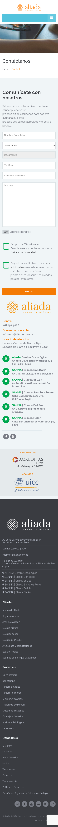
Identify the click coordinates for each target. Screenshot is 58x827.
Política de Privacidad (23, 252)
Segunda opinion (11, 616)
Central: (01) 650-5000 (14, 548)
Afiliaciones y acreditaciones (17, 646)
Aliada (16, 357)
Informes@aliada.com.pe (15, 554)
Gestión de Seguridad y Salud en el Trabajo (25, 793)
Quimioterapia (9, 675)
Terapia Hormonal (11, 692)
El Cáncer (7, 745)
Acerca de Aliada (11, 610)
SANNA (17, 370)
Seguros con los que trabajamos (19, 657)
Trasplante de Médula (13, 704)
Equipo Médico (10, 651)
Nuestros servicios (12, 640)
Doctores (7, 751)
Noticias (6, 763)
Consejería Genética (12, 716)
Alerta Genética (10, 757)
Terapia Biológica (11, 686)
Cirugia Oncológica (12, 698)
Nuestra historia (10, 628)
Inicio (5, 69)
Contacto (7, 775)
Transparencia (9, 781)
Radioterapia (8, 681)
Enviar (29, 291)
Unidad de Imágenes (13, 710)
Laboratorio (8, 728)
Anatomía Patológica (13, 722)
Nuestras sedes (10, 634)
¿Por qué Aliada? (11, 622)
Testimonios (8, 769)
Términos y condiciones (43, 820)
